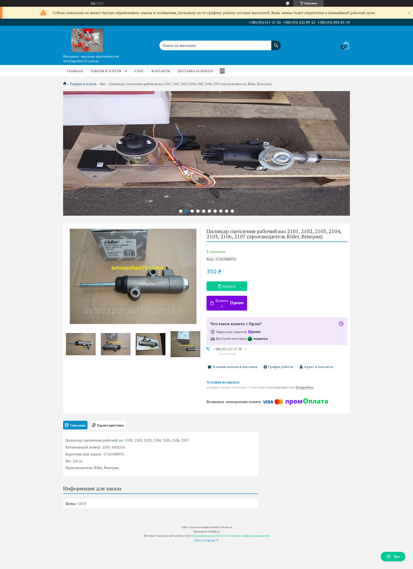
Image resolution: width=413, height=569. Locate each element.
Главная (75, 71)
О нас (139, 71)
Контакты (161, 71)
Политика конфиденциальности (248, 535)
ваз (121, 440)
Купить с (221, 303)
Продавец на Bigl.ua (207, 531)
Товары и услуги (105, 71)
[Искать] (276, 43)
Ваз (103, 84)
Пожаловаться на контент (208, 535)
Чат (397, 556)
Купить (229, 286)
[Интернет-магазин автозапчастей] (87, 39)
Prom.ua (227, 527)
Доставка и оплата (195, 71)
